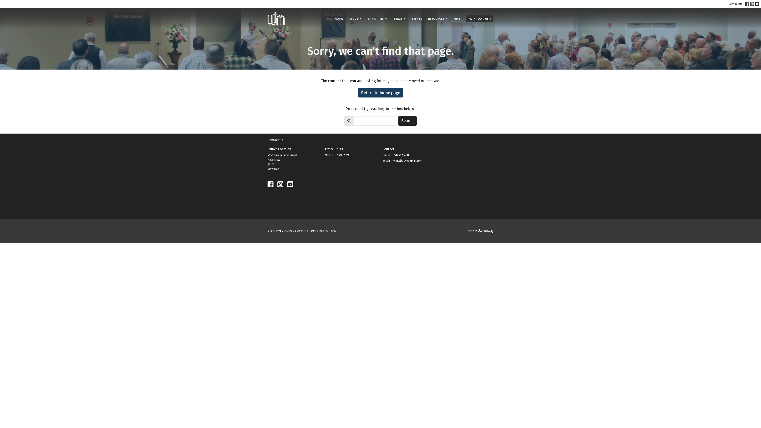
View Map (273, 169)
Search (407, 120)
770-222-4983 (401, 155)
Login (333, 230)
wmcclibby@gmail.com (407, 160)
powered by (478, 234)
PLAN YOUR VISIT (479, 18)
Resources (436, 18)
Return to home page (380, 92)
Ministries (376, 18)
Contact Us (735, 3)
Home (339, 18)
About (353, 18)
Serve (398, 18)
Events (417, 18)
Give (457, 18)
